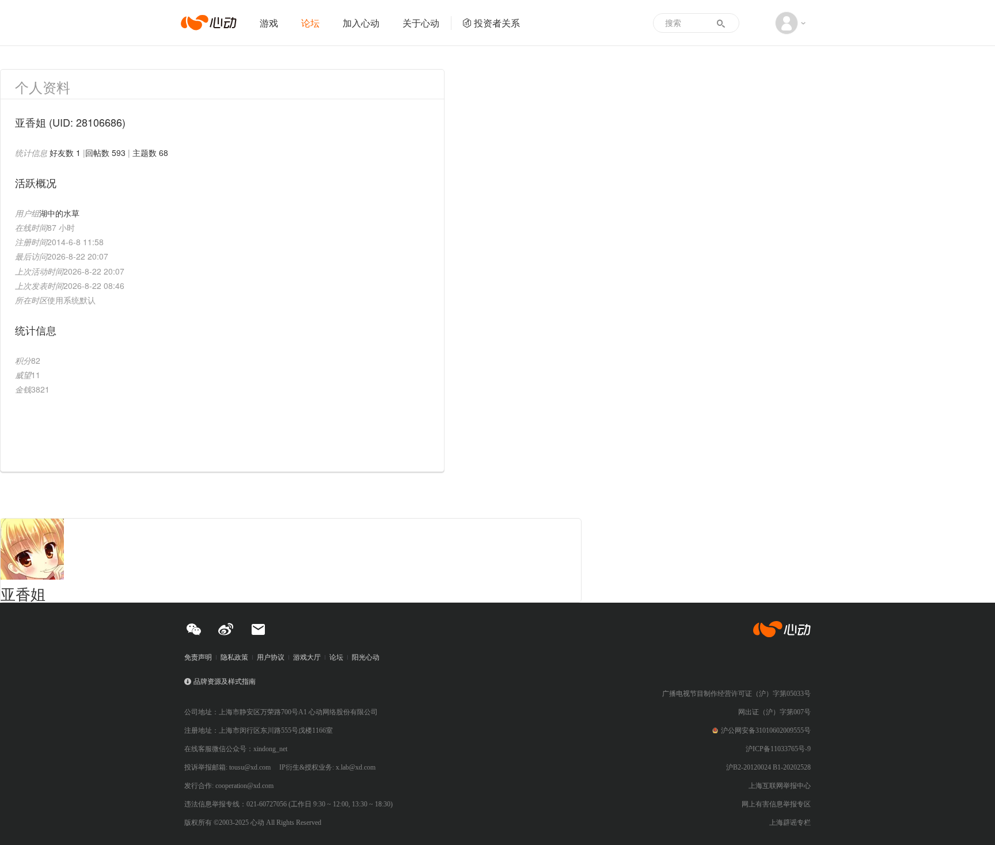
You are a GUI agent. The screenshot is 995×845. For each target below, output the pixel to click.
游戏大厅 (307, 657)
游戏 (269, 22)
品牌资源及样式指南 (224, 681)
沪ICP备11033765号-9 (778, 749)
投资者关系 (497, 22)
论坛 (310, 22)
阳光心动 (365, 657)
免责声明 (198, 657)
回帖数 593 (105, 152)
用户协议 (270, 657)
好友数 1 (65, 152)
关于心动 (420, 22)
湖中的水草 (59, 213)
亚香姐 (23, 593)
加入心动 (361, 22)
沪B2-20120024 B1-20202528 (768, 767)
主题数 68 (150, 152)
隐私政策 (234, 657)
